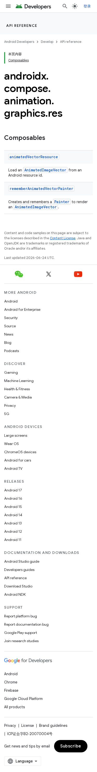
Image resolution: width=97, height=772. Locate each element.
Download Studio (18, 586)
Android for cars (17, 460)
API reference (22, 25)
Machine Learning (19, 380)
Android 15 (13, 506)
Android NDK (15, 594)
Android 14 (13, 515)
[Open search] (65, 6)
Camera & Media (18, 397)
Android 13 (13, 523)
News (8, 334)
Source (10, 326)
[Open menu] (8, 6)
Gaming (11, 372)
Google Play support (20, 632)
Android (11, 301)
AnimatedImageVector (45, 170)
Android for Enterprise (22, 309)
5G (6, 413)
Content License (63, 238)
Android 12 (13, 531)
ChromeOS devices (20, 452)
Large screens (15, 435)
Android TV (13, 468)
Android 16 (13, 498)
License (27, 725)
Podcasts (11, 350)
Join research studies (21, 641)
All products (14, 707)
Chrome (10, 682)
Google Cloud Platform (23, 698)
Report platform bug (20, 616)
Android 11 (12, 539)
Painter (61, 201)
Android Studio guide (21, 561)
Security (11, 317)
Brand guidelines (53, 725)
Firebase (11, 690)
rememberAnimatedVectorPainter (41, 188)
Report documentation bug (26, 624)
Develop (47, 41)
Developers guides (19, 569)
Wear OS (11, 443)
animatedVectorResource (34, 156)
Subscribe (70, 746)
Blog (7, 342)
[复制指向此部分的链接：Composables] (50, 138)
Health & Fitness (17, 389)
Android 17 (13, 490)
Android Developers (19, 41)
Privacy (10, 405)
